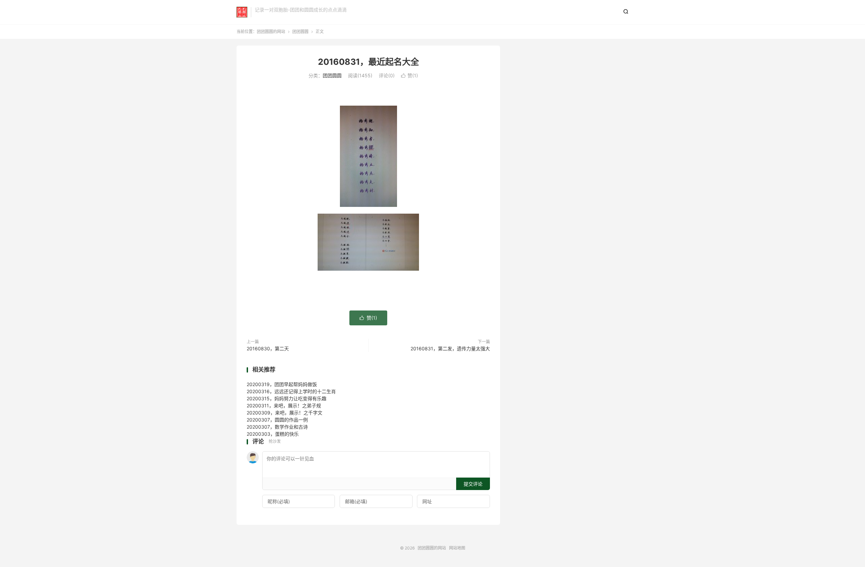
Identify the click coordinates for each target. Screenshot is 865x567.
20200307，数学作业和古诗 (277, 427)
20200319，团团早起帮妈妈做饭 (282, 384)
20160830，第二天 (268, 348)
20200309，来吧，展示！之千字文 (284, 412)
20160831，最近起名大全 (368, 62)
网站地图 (457, 547)
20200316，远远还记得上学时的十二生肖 (291, 391)
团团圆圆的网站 (242, 12)
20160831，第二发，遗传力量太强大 (450, 348)
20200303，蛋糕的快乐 (273, 434)
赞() (409, 75)
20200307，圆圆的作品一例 (277, 420)
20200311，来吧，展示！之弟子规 (284, 405)
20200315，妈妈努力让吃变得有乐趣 (286, 398)
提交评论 (473, 484)
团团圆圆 (300, 31)
